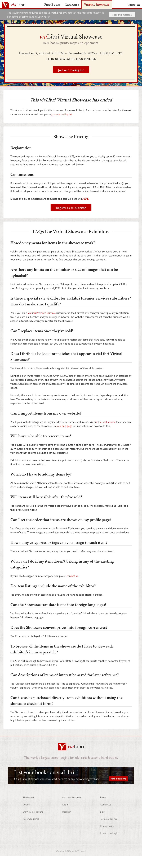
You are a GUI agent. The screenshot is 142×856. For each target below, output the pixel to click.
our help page (64, 426)
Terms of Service (21, 16)
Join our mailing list (109, 833)
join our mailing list (61, 114)
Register (66, 811)
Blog (102, 811)
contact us (72, 576)
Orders (26, 804)
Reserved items (31, 818)
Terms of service (108, 818)
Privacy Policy (42, 16)
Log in (65, 804)
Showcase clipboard (33, 811)
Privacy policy (107, 826)
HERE (85, 198)
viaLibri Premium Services (42, 313)
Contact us (105, 804)
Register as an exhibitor (71, 207)
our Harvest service (104, 422)
